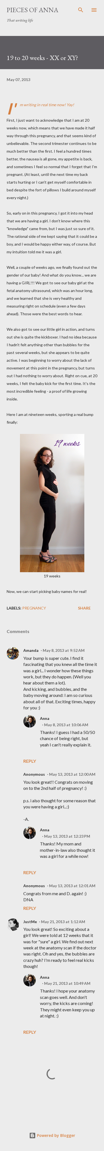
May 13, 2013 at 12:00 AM (72, 774)
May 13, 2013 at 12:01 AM (72, 885)
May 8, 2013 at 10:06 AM (66, 724)
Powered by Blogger (55, 1135)
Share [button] (84, 608)
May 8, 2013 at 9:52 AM (64, 650)
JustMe (30, 921)
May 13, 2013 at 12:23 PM (67, 836)
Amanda (31, 650)
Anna (44, 718)
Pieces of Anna (32, 10)
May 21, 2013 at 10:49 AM (67, 983)
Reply (29, 761)
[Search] (80, 10)
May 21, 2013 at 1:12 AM (63, 921)
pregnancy (34, 608)
